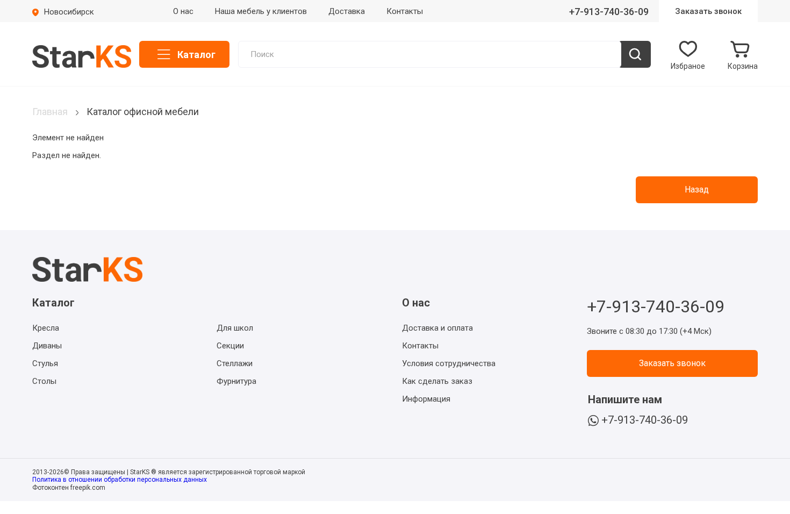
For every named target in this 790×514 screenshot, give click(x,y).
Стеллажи (235, 363)
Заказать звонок (708, 11)
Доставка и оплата (437, 328)
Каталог (196, 54)
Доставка (346, 11)
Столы (44, 381)
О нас (183, 11)
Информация (426, 399)
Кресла (45, 328)
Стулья (45, 363)
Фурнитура (236, 381)
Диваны (47, 346)
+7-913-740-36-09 (609, 11)
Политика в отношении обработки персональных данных (119, 479)
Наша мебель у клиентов (261, 11)
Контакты (404, 11)
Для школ (235, 328)
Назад (697, 189)
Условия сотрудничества (448, 363)
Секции (230, 346)
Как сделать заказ (437, 381)
